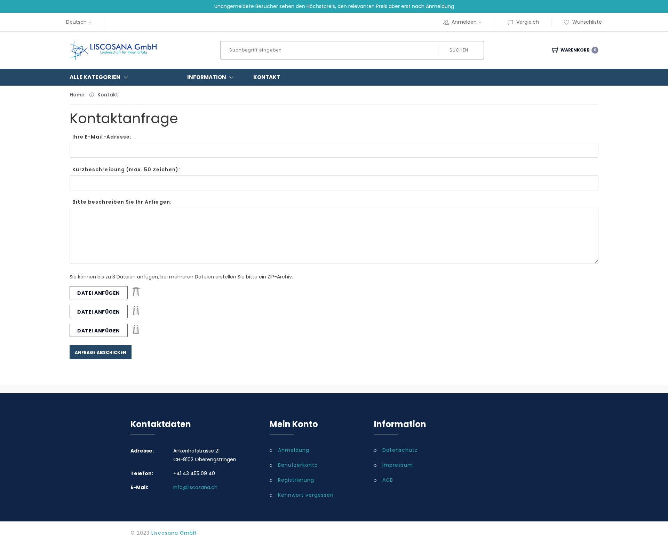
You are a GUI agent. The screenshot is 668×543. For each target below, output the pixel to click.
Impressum (397, 465)
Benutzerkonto (298, 465)
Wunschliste (587, 21)
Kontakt (266, 77)
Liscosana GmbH (174, 532)
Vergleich (527, 21)
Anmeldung (293, 450)
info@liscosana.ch (195, 487)
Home (77, 94)
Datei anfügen (98, 293)
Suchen (459, 50)
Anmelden (464, 21)
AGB (387, 480)
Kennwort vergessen (306, 494)
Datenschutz (400, 450)
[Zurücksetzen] (136, 292)
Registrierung (296, 480)
